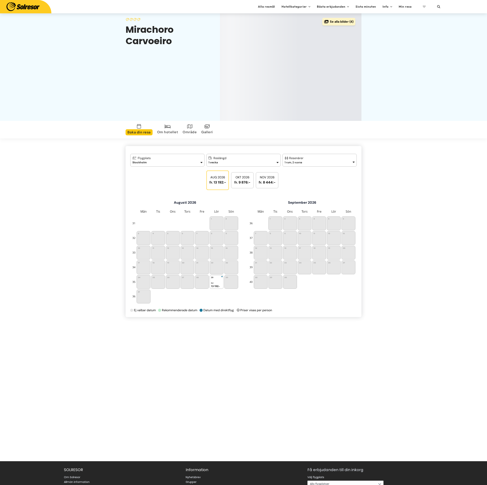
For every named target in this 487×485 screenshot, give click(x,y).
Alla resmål (266, 6)
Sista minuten (366, 6)
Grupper (191, 482)
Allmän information (77, 482)
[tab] (140, 129)
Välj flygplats (315, 477)
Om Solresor (72, 477)
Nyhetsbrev (193, 477)
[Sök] (438, 6)
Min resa (405, 6)
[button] (319, 160)
